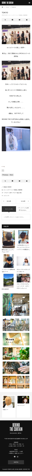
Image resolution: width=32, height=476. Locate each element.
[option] (9, 406)
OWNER (9, 187)
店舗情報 (25, 15)
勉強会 (20, 15)
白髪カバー (5, 409)
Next (11, 175)
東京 (21, 192)
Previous (5, 175)
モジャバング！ (21, 405)
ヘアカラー (6, 192)
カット (10, 15)
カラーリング (15, 15)
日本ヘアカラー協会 (14, 192)
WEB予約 (16, 462)
